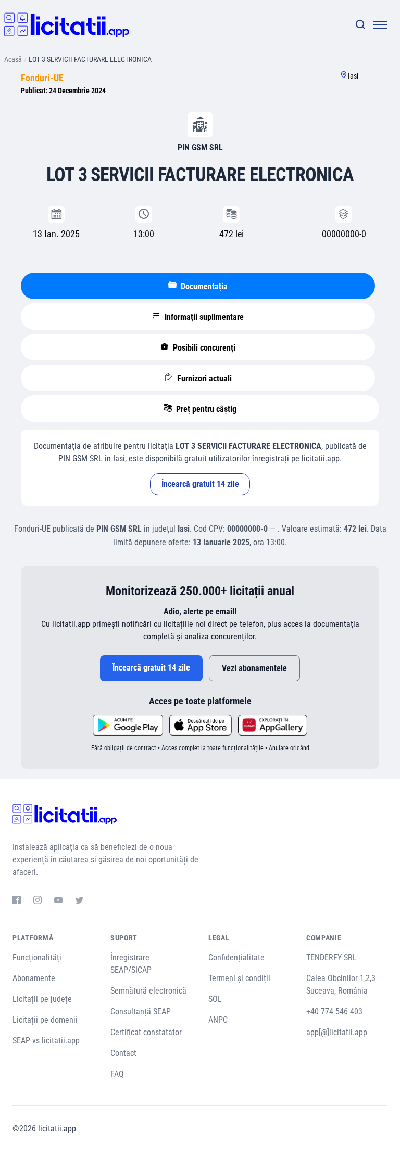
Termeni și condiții (239, 978)
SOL (215, 999)
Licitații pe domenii (45, 1020)
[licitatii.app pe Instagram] (37, 901)
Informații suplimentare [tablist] (203, 317)
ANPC (218, 1020)
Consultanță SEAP (140, 1011)
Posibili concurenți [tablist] (203, 348)
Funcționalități (36, 957)
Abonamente (33, 978)
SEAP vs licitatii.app (46, 1041)
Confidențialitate (236, 957)
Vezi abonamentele (254, 668)
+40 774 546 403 (334, 1011)
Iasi (353, 76)
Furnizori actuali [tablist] (203, 378)
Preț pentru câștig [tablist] (205, 409)
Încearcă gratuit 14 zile (200, 484)
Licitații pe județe (42, 999)
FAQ (117, 1074)
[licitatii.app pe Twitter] (79, 901)
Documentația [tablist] (203, 286)
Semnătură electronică (148, 991)
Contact (123, 1053)
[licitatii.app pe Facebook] (16, 901)
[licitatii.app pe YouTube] (58, 901)
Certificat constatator (146, 1032)
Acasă (13, 59)
